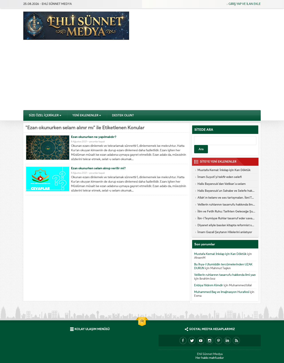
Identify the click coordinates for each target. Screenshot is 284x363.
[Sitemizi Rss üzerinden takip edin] (236, 340)
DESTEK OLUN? (123, 115)
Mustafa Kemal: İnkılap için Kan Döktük (223, 170)
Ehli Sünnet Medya (210, 354)
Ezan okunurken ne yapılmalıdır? (93, 137)
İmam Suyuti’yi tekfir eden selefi (219, 177)
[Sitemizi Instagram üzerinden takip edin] (209, 340)
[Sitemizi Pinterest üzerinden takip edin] (218, 340)
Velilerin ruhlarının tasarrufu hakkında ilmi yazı (226, 204)
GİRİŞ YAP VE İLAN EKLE (245, 4)
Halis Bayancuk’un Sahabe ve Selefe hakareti (226, 191)
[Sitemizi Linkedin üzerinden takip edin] (227, 340)
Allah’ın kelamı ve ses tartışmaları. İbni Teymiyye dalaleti (226, 198)
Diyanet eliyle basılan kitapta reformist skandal (226, 225)
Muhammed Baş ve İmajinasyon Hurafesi (221, 292)
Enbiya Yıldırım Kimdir (208, 285)
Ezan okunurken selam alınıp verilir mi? (98, 168)
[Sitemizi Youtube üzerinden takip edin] (200, 340)
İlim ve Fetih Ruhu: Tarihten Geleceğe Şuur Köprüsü (226, 211)
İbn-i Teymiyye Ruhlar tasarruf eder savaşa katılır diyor (226, 218)
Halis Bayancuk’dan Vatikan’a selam (221, 184)
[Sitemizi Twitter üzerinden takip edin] (192, 340)
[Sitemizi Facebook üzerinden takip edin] (183, 340)
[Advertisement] (142, 76)
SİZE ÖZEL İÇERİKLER (44, 115)
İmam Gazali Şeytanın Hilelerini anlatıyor (224, 232)
